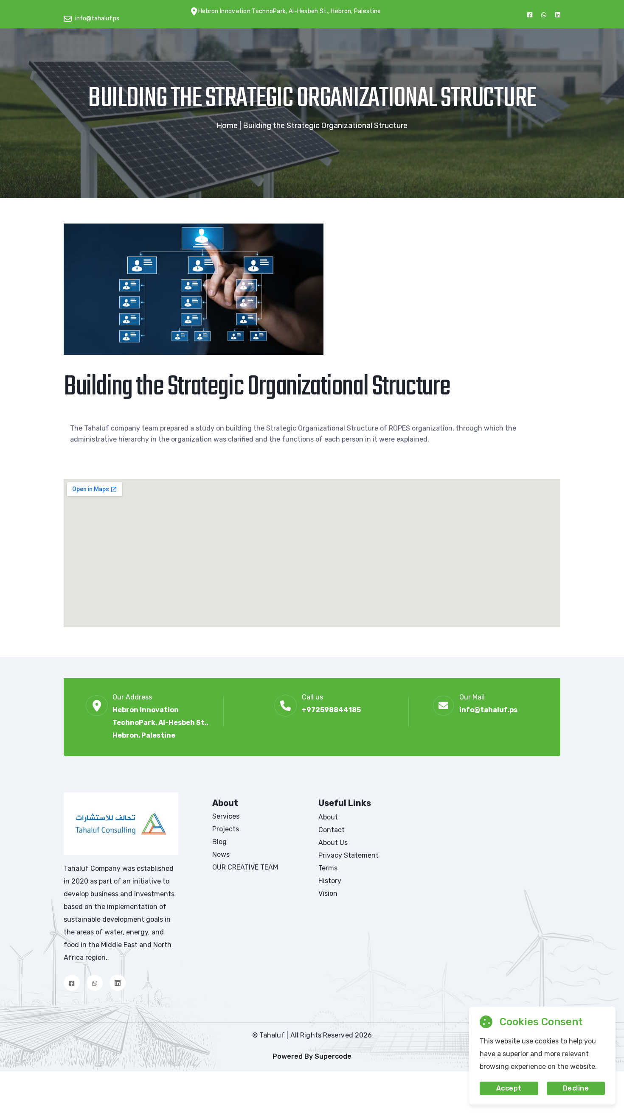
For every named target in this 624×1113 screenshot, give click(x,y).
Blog (219, 842)
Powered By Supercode (312, 1056)
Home (227, 125)
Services (225, 816)
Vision (327, 893)
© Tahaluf (269, 1035)
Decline (576, 1088)
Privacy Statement (348, 855)
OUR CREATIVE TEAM (245, 867)
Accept (509, 1088)
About (328, 817)
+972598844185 (331, 710)
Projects (225, 829)
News (221, 854)
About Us (333, 843)
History (329, 881)
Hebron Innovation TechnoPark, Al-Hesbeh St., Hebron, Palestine (160, 722)
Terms (327, 868)
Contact (331, 830)
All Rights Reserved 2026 (331, 1035)
